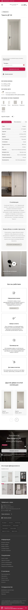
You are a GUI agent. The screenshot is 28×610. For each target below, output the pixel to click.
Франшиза (3, 594)
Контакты (3, 582)
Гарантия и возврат (5, 560)
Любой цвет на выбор (11, 92)
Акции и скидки (4, 558)
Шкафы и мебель (5, 546)
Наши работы (4, 576)
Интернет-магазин (5, 542)
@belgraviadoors (14, 466)
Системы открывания (6, 550)
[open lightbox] (14, 263)
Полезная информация (6, 564)
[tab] (6, 122)
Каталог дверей (4, 544)
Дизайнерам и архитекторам (7, 590)
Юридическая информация (7, 566)
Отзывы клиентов (5, 580)
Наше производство (5, 574)
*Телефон (6, 63)
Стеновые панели (5, 548)
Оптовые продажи (5, 592)
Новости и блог (4, 578)
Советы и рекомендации (6, 562)
